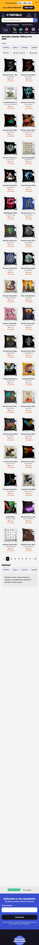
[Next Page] (35, 559)
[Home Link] (14, 15)
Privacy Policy (25, 922)
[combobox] (17, 20)
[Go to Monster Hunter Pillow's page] (10, 424)
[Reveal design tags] (16, 70)
